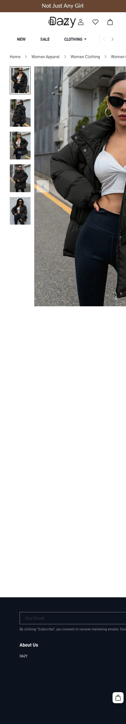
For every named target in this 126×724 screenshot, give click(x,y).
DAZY (24, 656)
